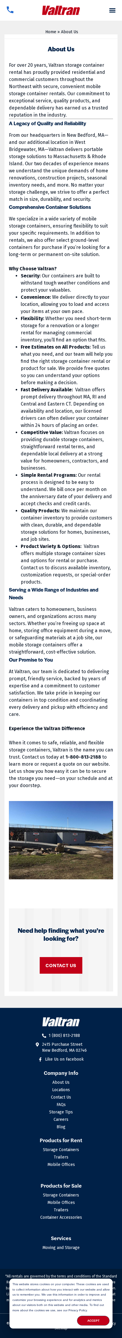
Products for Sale (61, 1185)
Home (50, 31)
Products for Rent (61, 1140)
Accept (93, 1320)
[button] (112, 10)
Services (61, 1238)
